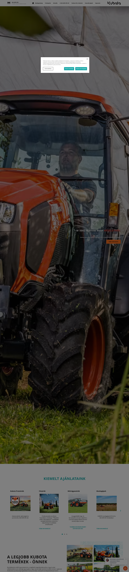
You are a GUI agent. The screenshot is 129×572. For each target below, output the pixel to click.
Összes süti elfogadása (81, 68)
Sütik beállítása (48, 68)
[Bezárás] (87, 59)
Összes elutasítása (69, 68)
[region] (65, 65)
